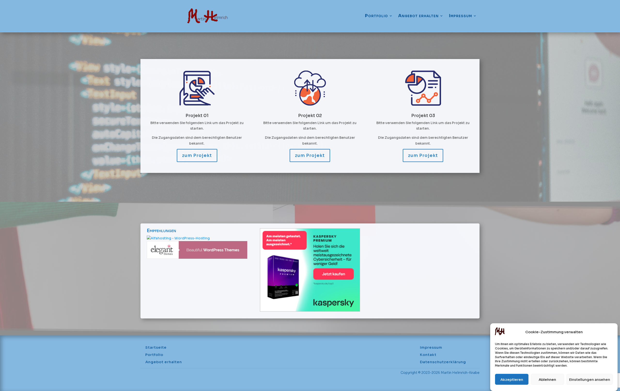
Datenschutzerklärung (443, 362)
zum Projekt (197, 155)
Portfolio (376, 16)
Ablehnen (547, 379)
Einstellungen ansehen (589, 379)
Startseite (156, 348)
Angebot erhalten (418, 16)
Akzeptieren (511, 379)
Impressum (460, 16)
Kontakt (428, 355)
